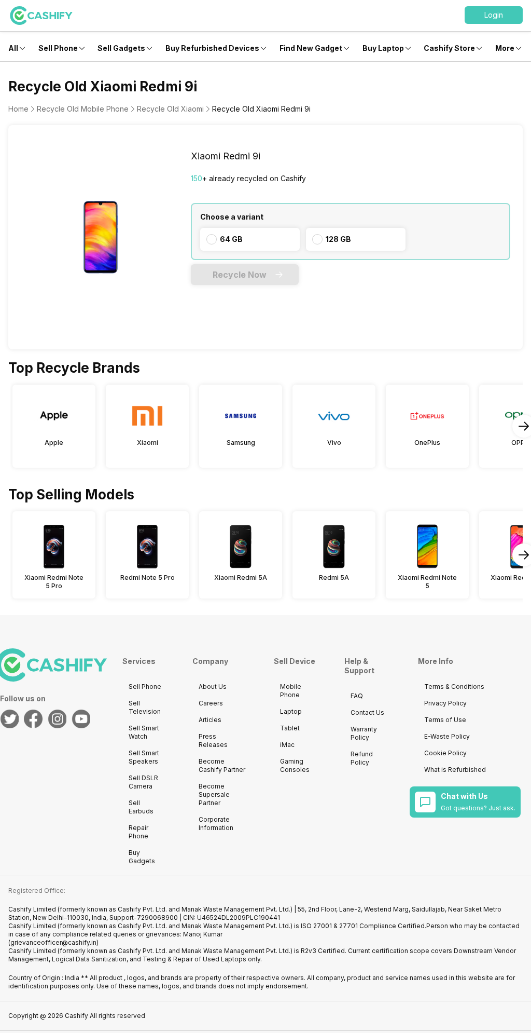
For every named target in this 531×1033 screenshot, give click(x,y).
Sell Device (294, 661)
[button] (494, 15)
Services (139, 661)
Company (210, 661)
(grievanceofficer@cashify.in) (53, 942)
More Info (435, 661)
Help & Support (359, 666)
